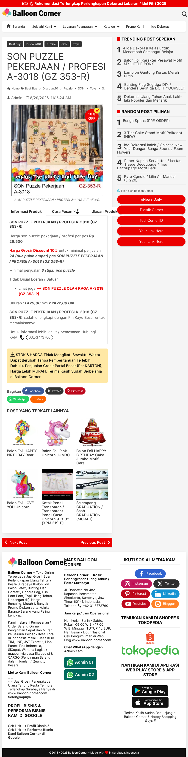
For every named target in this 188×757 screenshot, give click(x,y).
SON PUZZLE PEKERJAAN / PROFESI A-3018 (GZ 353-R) (56, 66)
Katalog (109, 26)
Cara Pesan (62, 211)
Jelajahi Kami (42, 26)
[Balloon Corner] (31, 13)
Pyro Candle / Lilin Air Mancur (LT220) (150, 178)
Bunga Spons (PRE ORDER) (146, 120)
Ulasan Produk (104, 211)
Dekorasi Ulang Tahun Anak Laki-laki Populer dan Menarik (153, 98)
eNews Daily (151, 199)
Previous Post (93, 542)
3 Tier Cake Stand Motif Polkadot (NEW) (153, 134)
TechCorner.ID (151, 220)
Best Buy (15, 44)
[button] (38, 399)
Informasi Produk (26, 211)
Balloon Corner (78, 752)
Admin (16, 97)
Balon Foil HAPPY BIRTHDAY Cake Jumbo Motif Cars (91, 457)
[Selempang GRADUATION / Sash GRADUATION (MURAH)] (92, 484)
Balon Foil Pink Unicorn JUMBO (56, 453)
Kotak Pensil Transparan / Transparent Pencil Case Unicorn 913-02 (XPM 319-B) (55, 512)
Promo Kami (135, 26)
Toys (76, 44)
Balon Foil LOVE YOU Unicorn (20, 504)
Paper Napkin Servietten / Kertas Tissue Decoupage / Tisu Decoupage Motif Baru (149, 164)
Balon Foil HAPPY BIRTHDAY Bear (22, 453)
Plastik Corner (151, 210)
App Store (153, 703)
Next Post (18, 542)
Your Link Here (151, 231)
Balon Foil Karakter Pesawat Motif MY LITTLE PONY (153, 62)
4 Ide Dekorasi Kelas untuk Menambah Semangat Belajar (148, 50)
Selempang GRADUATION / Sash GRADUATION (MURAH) (89, 510)
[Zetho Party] (150, 643)
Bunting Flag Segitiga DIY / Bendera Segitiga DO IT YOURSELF (154, 86)
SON (64, 44)
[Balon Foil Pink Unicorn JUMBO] (57, 432)
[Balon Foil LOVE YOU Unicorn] (22, 484)
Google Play (154, 691)
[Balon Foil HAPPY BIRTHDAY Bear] (22, 432)
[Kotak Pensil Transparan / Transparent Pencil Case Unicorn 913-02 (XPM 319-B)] (57, 484)
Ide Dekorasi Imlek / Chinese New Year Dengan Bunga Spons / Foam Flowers (150, 148)
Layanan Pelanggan (78, 26)
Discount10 (33, 44)
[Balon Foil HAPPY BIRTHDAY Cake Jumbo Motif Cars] (92, 432)
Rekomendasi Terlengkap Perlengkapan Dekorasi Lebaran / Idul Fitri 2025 (94, 3)
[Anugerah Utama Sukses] (150, 656)
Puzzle (51, 44)
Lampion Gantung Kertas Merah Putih (151, 74)
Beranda (18, 26)
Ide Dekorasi (160, 26)
